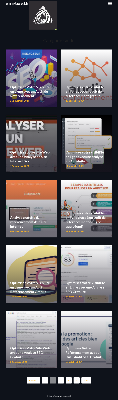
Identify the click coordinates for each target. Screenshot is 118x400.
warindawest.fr (17, 3)
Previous (33, 380)
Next (86, 380)
